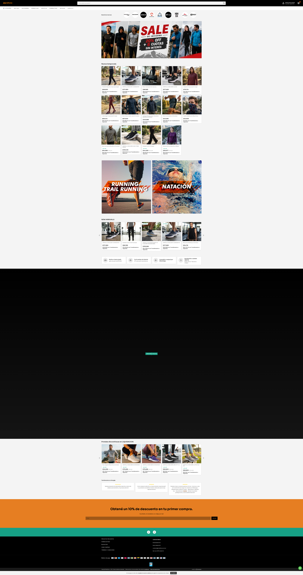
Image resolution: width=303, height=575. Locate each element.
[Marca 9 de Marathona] (193, 15)
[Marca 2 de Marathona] (135, 15)
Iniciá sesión (291, 2)
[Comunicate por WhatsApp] (300, 568)
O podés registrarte (289, 3)
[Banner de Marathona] (151, 39)
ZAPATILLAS (44, 8)
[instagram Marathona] (148, 532)
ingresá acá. (146, 569)
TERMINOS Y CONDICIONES (107, 550)
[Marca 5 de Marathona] (160, 15)
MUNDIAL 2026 (35, 8)
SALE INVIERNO (25, 8)
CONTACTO (70, 8)
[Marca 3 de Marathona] (143, 15)
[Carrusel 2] (177, 187)
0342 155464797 (157, 545)
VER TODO (16, 8)
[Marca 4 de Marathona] (152, 15)
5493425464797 (157, 542)
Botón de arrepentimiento (155, 569)
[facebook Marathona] (154, 532)
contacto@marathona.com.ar (159, 548)
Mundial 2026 (104, 544)
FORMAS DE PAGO (105, 541)
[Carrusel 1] (126, 187)
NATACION (62, 8)
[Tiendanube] (197, 569)
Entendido (173, 573)
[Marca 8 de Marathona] (185, 15)
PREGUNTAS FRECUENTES (107, 539)
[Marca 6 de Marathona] (168, 15)
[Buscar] (224, 3)
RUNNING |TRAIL (53, 8)
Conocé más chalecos (151, 353)
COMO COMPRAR (105, 547)
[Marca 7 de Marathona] (176, 15)
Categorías (8, 8)
